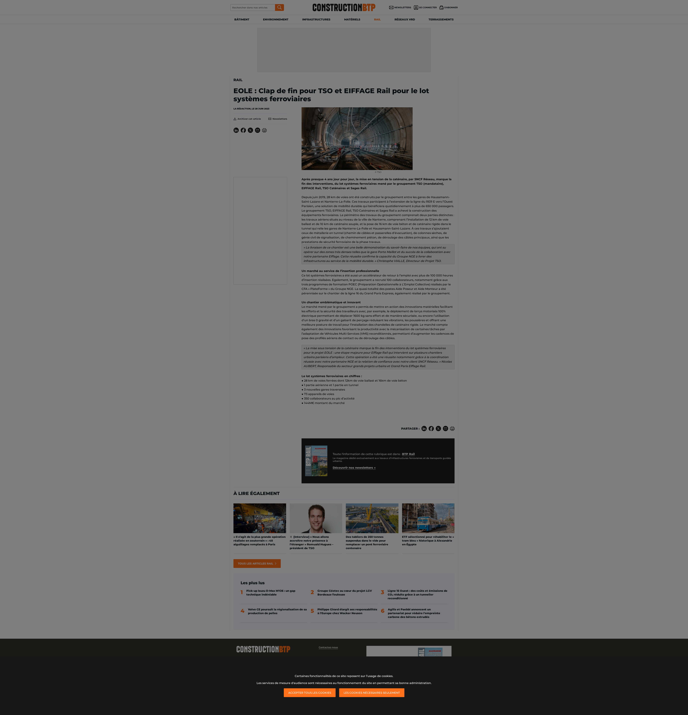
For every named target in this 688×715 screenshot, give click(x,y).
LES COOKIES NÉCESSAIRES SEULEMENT (372, 692)
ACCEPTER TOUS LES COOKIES (309, 692)
